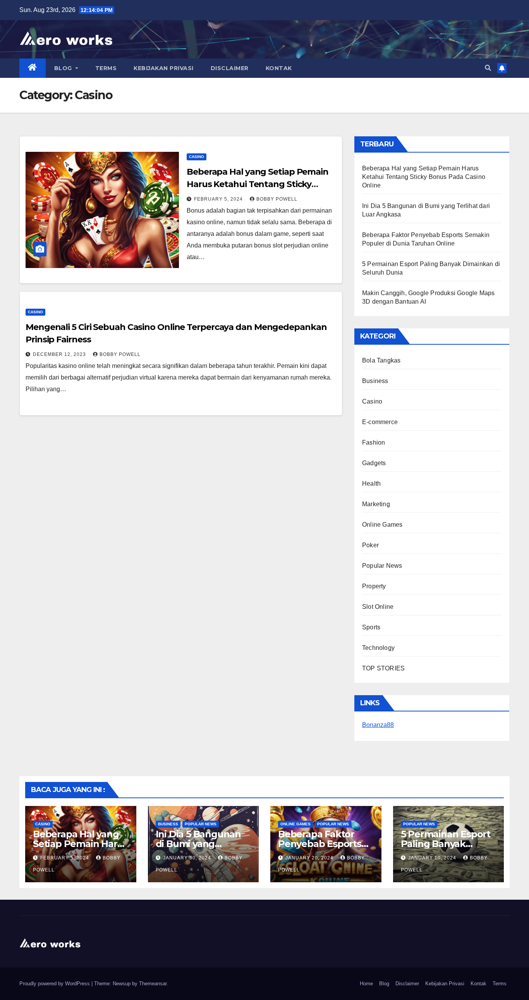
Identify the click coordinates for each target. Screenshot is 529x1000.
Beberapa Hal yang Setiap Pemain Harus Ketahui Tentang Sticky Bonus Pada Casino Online (257, 184)
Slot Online (377, 606)
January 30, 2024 (188, 858)
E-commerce (380, 422)
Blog (64, 68)
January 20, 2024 (310, 858)
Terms (106, 68)
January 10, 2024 (433, 858)
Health (371, 483)
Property (374, 586)
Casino (196, 157)
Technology (378, 647)
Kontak (279, 68)
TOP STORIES (383, 668)
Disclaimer (230, 68)
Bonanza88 (378, 725)
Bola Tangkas (381, 360)
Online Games (382, 524)
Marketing (376, 504)
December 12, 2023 (60, 354)
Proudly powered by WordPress (55, 983)
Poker (370, 545)
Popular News (382, 565)
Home (366, 983)
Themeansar (153, 983)
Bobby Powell (276, 199)
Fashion (373, 442)
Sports (371, 627)
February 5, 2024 (219, 199)
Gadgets (374, 463)
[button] (488, 68)
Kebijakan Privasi (164, 68)
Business (375, 381)
